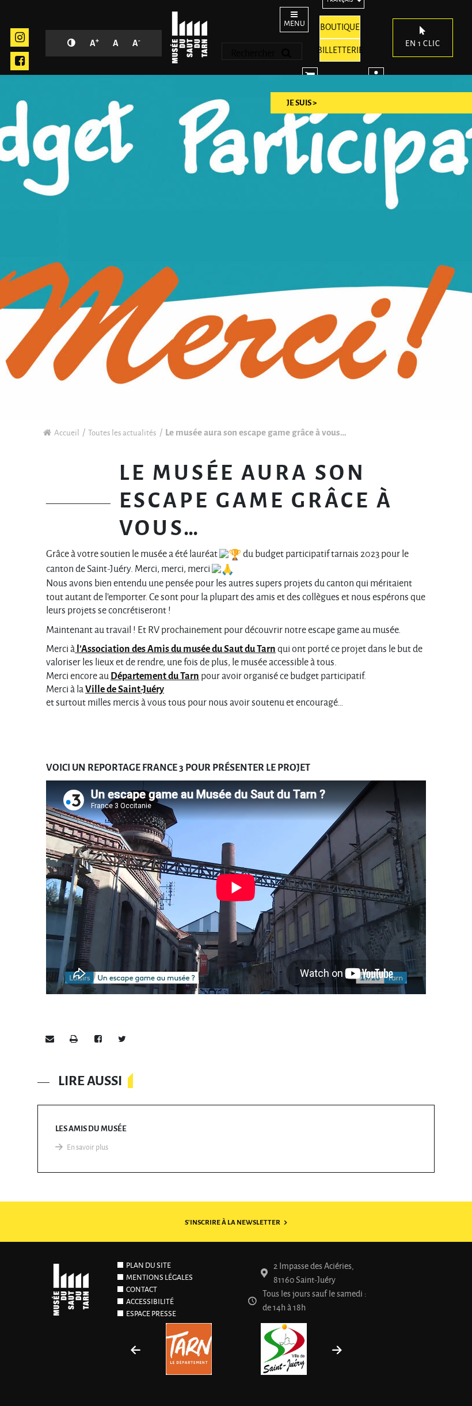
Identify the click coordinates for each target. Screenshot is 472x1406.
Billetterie (339, 50)
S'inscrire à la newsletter (232, 1222)
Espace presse (151, 1314)
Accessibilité (150, 1302)
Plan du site (148, 1265)
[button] (49, 1040)
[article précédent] (135, 1352)
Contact (141, 1290)
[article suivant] (336, 1352)
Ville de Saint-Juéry (124, 689)
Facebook (19, 61)
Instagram (19, 37)
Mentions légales (159, 1278)
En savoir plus (87, 1147)
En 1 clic (422, 43)
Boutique (340, 27)
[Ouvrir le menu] (290, 17)
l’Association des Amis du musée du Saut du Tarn (175, 649)
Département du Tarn (155, 676)
